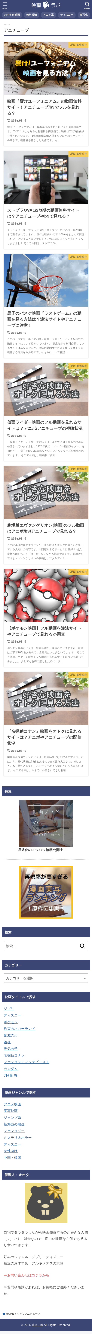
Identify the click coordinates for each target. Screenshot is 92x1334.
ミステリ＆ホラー (18, 1137)
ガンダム (11, 1069)
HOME (10, 1313)
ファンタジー (14, 1131)
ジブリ (9, 1008)
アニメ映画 (12, 1104)
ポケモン (11, 1022)
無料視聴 (31, 14)
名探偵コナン (14, 1055)
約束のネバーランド (19, 1029)
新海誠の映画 (14, 1124)
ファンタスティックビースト (26, 1062)
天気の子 (11, 1049)
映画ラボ (37, 1325)
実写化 (84, 14)
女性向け (11, 1151)
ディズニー (66, 14)
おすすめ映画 (12, 14)
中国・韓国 (12, 1158)
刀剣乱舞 (11, 1075)
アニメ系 (48, 14)
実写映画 (11, 1111)
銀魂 (7, 1042)
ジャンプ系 (12, 1117)
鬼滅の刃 (11, 1035)
